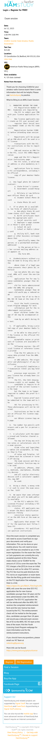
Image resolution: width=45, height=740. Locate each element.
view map (8, 59)
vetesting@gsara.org (15, 643)
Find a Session (11, 667)
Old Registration (24, 662)
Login (5, 10)
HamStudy (8, 706)
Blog (6, 672)
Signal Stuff (20, 703)
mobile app (28, 713)
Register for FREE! (19, 10)
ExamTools (21, 706)
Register (9, 662)
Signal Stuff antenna (12, 709)
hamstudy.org (15, 95)
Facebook (11, 684)
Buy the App (10, 678)
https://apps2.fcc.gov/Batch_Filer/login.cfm (24, 585)
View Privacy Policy (14, 732)
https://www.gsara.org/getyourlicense (21, 650)
